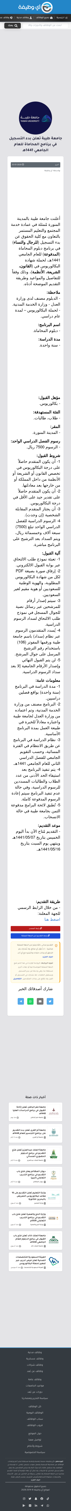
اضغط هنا (52, 919)
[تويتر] (29, 1499)
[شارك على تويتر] (50, 1001)
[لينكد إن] (35, 1506)
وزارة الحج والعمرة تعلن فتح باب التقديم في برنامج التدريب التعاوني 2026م (29, 1217)
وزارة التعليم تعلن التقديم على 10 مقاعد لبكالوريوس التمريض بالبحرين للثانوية (29, 1196)
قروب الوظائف (35, 1425)
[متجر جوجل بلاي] (23, 1506)
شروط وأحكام (34, 1446)
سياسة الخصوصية (35, 1452)
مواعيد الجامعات (35, 1386)
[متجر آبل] (29, 1506)
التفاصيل (17, 979)
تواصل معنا (34, 1440)
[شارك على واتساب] (30, 1001)
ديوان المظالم (38, 1182)
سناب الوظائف (35, 1419)
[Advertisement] (35, 64)
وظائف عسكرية (34, 1359)
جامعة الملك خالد (37, 1246)
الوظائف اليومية (34, 1413)
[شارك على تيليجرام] (21, 1001)
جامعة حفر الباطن (37, 1118)
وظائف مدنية (35, 1352)
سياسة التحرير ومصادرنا (35, 1398)
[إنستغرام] (23, 1499)
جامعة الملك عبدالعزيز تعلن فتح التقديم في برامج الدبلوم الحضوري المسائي (29, 1153)
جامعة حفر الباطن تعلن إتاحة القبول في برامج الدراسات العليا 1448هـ (29, 1110)
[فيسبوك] (41, 1499)
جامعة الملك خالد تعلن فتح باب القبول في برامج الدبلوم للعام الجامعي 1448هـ (29, 1239)
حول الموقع (34, 1434)
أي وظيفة (38, 1490)
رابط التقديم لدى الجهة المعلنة (34, 936)
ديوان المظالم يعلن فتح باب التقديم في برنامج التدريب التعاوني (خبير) (31, 1174)
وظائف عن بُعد (35, 1371)
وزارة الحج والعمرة (36, 1225)
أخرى (57, 165)
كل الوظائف (34, 1407)
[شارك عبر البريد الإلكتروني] (40, 1001)
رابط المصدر (34, 929)
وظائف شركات (35, 1365)
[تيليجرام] (41, 1506)
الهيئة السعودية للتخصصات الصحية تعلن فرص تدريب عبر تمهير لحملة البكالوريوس (31, 1260)
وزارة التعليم (38, 1203)
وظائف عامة (34, 1379)
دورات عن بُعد (34, 1392)
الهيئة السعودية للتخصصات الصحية (33, 1268)
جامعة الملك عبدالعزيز (35, 1160)
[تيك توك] (47, 1499)
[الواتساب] (47, 1506)
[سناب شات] (35, 1499)
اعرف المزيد (47, 957)
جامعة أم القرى (38, 1137)
